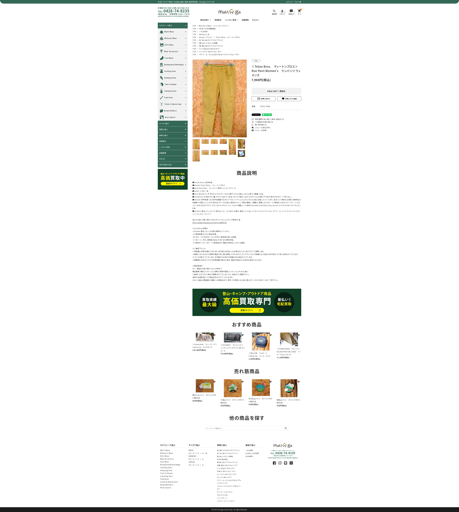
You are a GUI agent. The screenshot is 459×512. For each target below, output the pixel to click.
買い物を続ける (259, 124)
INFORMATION (165, 164)
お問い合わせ (263, 98)
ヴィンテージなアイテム (224, 492)
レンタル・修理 (230, 20)
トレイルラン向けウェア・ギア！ (210, 51)
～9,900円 (249, 450)
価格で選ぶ (163, 135)
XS (193, 453)
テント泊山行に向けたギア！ (209, 49)
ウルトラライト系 (222, 495)
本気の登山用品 (222, 459)
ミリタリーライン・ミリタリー (226, 501)
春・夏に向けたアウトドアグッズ (211, 46)
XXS (190, 453)
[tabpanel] (219, 98)
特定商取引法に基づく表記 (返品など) (268, 119)
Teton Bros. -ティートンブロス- (228, 37)
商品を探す (204, 20)
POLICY (255, 20)
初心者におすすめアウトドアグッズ (228, 450)
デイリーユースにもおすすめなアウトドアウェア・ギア (219, 54)
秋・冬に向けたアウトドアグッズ (211, 40)
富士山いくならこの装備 (208, 43)
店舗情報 (245, 20)
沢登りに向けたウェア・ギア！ (226, 471)
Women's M (204, 34)
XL (203, 453)
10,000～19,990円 (252, 453)
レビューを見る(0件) (261, 127)
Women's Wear (205, 26)
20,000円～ (250, 456)
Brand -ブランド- (206, 37)
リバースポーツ (222, 498)
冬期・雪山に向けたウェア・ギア (227, 465)
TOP (194, 26)
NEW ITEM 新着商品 (207, 28)
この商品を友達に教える (262, 122)
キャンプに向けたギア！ (224, 477)
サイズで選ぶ (164, 124)
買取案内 (217, 20)
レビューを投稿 (259, 130)
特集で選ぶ (163, 129)
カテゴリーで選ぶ (165, 25)
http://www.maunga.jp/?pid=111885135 (209, 222)
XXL (206, 453)
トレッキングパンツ (221, 26)
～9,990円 (203, 31)
